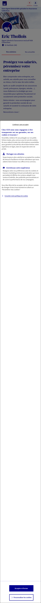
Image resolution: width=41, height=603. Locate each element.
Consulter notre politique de (16, 196)
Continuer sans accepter (20, 125)
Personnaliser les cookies (23, 597)
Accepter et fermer (21, 588)
